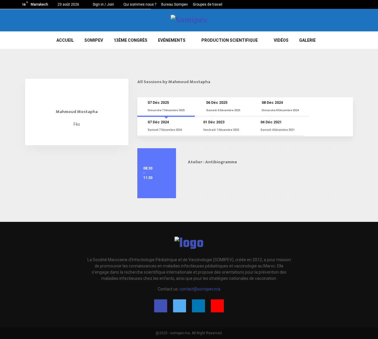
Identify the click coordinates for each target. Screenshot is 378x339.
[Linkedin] (198, 305)
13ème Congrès (130, 40)
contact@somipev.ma (200, 289)
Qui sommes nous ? (139, 4)
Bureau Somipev (174, 4)
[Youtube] (217, 305)
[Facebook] (160, 305)
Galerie (307, 40)
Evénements (171, 40)
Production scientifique (229, 40)
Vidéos (281, 40)
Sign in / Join (103, 4)
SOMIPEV (93, 40)
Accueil (65, 40)
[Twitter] (179, 305)
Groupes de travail (207, 4)
